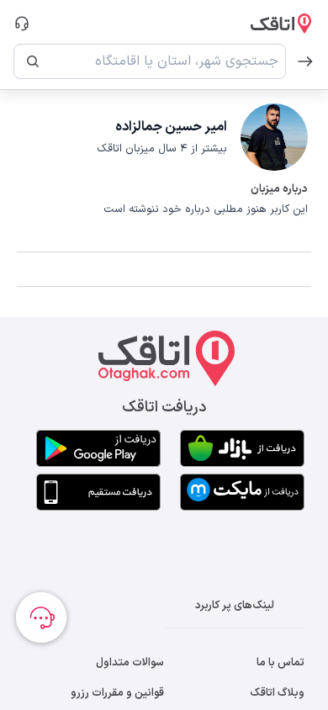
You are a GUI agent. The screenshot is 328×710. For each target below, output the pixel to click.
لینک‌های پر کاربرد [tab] (234, 605)
